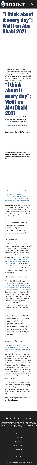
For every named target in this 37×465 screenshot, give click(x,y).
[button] (32, 4)
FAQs (18, 453)
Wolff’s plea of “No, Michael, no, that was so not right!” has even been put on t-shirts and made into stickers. (18, 287)
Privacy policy (19, 441)
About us (18, 433)
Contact (18, 457)
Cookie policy (18, 449)
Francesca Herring (11, 126)
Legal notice (18, 437)
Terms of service (18, 445)
